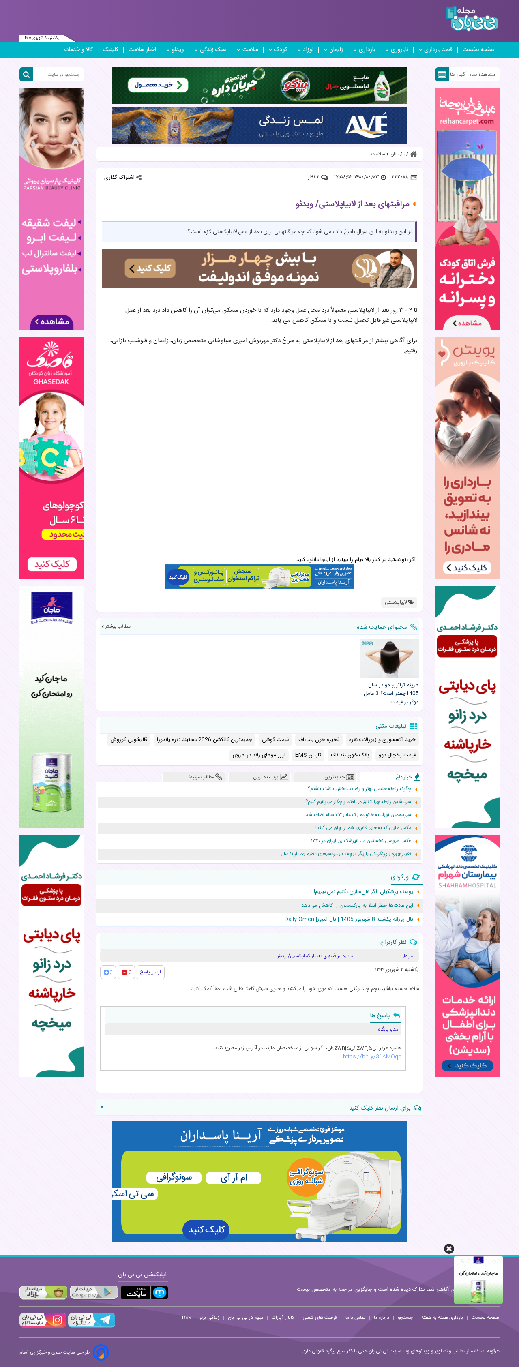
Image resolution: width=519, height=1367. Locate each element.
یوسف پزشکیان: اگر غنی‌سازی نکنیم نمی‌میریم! (363, 891)
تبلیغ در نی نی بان (245, 1317)
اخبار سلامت (142, 50)
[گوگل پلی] (94, 1293)
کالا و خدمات (78, 50)
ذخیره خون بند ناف (318, 739)
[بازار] (43, 1293)
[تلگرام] (90, 1326)
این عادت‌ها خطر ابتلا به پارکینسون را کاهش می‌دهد (357, 905)
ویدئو (178, 50)
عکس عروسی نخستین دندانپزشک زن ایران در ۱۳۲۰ (361, 841)
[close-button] (449, 1248)
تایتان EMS (308, 755)
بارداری (367, 50)
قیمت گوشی (275, 739)
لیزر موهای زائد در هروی (259, 755)
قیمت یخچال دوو (397, 755)
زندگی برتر (209, 1317)
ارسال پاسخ (150, 972)
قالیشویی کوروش (128, 739)
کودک (280, 50)
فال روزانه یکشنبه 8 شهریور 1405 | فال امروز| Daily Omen (349, 919)
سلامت (250, 50)
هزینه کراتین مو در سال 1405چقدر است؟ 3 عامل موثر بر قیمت (391, 693)
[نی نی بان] (472, 19)
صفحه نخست (479, 50)
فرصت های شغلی (319, 1317)
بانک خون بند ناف (350, 755)
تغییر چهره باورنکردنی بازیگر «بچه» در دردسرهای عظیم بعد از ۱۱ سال (346, 854)
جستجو (405, 1317)
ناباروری (399, 50)
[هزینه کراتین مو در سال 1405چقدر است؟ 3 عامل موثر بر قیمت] (389, 658)
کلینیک (110, 50)
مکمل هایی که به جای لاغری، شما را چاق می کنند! (363, 828)
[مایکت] (144, 1293)
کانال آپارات (283, 1317)
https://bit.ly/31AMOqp (372, 1056)
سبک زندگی (213, 50)
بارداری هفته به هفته (442, 1317)
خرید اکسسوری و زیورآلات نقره (382, 739)
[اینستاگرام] (42, 1326)
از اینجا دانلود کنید (315, 559)
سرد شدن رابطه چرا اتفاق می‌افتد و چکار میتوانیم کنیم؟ (358, 802)
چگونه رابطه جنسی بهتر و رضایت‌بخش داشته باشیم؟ (359, 789)
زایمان (336, 50)
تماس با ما (355, 1317)
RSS (186, 1317)
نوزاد (308, 50)
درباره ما (381, 1317)
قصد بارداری (438, 50)
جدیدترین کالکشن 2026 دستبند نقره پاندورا (204, 739)
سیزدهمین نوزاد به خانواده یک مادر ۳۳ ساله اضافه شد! (358, 815)
